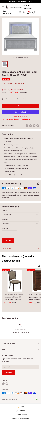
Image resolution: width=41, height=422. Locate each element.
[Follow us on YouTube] (7, 383)
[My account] (24, 12)
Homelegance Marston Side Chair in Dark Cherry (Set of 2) (14, 298)
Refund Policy (6, 249)
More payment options (20, 116)
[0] (28, 12)
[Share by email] (37, 125)
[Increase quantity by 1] (23, 99)
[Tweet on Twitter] (34, 125)
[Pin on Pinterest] (30, 125)
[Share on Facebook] (27, 125)
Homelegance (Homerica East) (13, 83)
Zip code (5, 228)
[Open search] (20, 12)
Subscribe (8, 372)
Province (5, 219)
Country (4, 210)
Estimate (8, 240)
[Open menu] (3, 7)
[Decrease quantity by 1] (11, 99)
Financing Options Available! (13, 90)
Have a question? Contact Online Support (16, 119)
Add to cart (20, 106)
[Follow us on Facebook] (3, 383)
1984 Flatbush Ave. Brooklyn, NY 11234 (20, 1)
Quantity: (5, 99)
